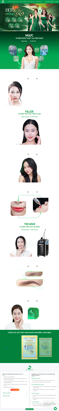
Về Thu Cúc (10, 1)
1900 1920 (56, 1)
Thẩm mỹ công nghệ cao (31, 1)
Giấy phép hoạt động (39, 1)
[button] (52, 348)
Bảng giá (14, 1)
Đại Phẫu (17, 1)
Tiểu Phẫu (21, 1)
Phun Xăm (25, 1)
